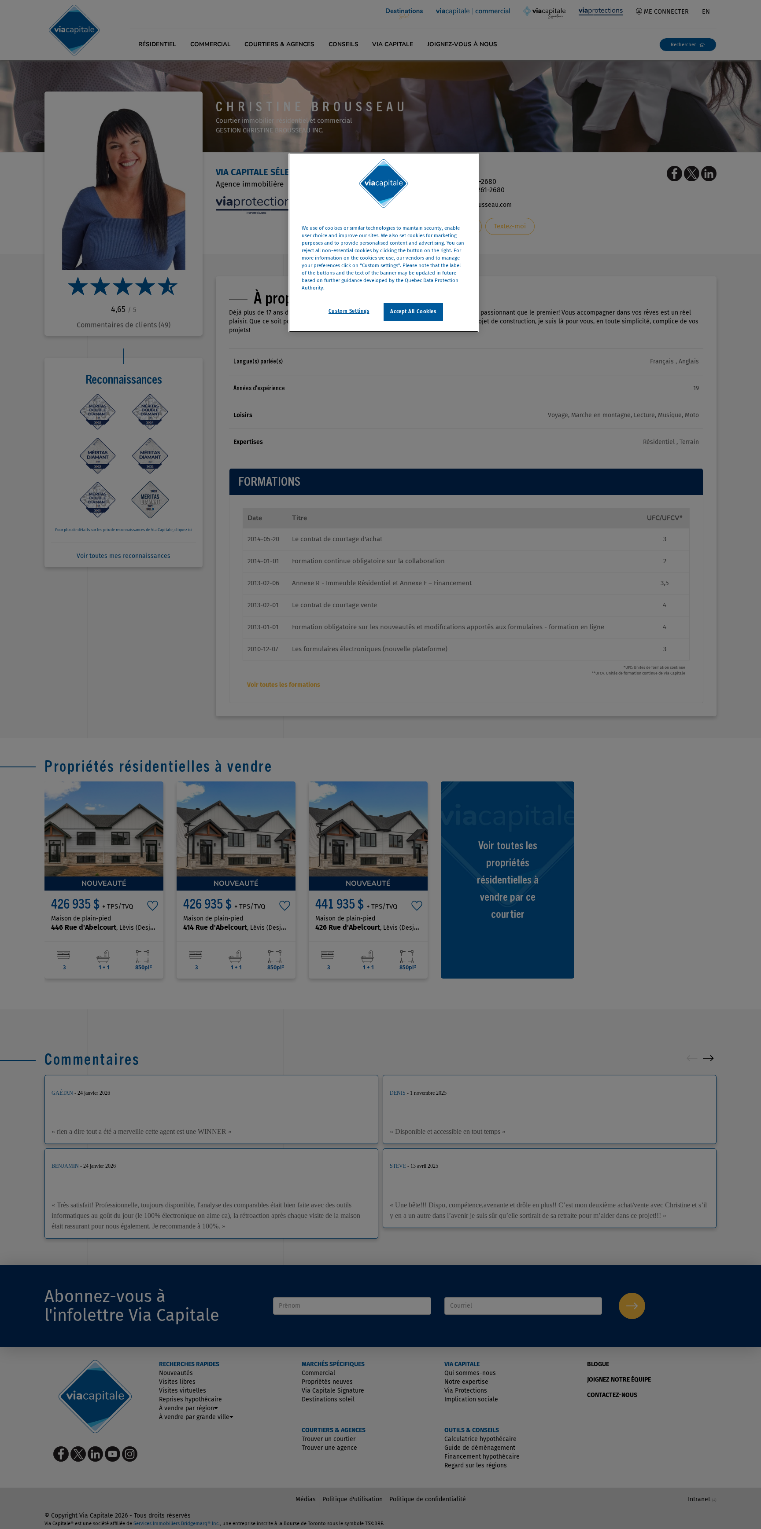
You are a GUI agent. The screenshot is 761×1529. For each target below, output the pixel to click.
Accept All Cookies (413, 311)
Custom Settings (349, 311)
